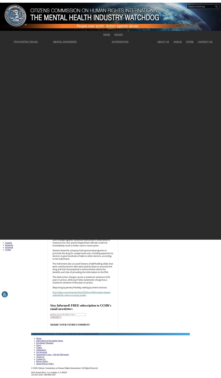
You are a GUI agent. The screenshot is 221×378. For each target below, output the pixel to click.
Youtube (8, 243)
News (106, 34)
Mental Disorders (65, 41)
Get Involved (41, 352)
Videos (177, 41)
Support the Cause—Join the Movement (52, 354)
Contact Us (205, 41)
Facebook (9, 247)
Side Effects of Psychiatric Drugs (49, 341)
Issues (118, 34)
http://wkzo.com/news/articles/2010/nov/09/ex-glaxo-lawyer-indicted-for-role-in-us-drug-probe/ (82, 294)
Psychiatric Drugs (26, 41)
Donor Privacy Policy (45, 364)
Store (190, 41)
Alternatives (120, 41)
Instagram (9, 245)
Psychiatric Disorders (44, 343)
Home (38, 338)
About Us (163, 41)
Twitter (8, 250)
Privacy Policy (42, 361)
